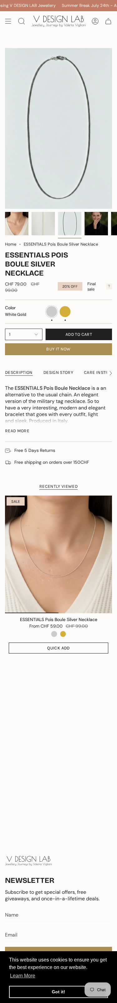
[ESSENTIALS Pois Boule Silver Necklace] (58, 554)
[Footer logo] (28, 861)
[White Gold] (54, 634)
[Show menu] (8, 21)
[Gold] (63, 634)
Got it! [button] (58, 991)
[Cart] (108, 21)
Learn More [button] (22, 975)
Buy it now (58, 349)
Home (10, 244)
